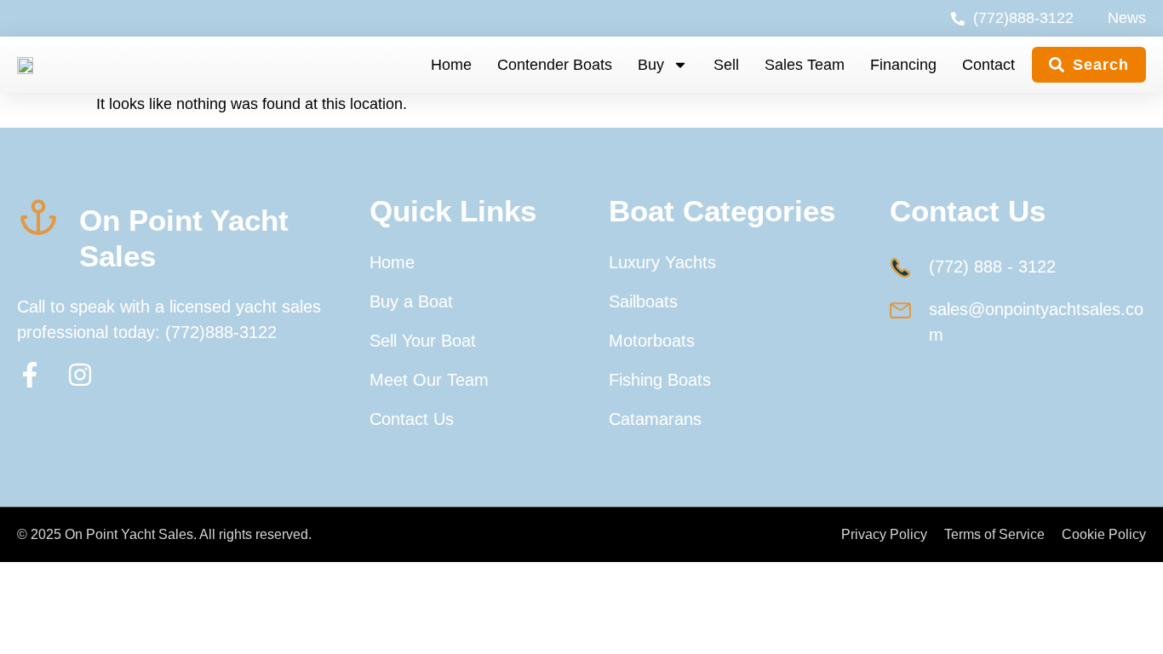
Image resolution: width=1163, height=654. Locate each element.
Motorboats (652, 340)
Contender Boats (554, 64)
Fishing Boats (660, 379)
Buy (651, 64)
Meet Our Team (429, 379)
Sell (726, 64)
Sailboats (643, 301)
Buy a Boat (411, 301)
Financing (903, 64)
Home (451, 64)
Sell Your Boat (423, 340)
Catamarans (655, 419)
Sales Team (805, 64)
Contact (988, 64)
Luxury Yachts (662, 262)
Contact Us (412, 419)
